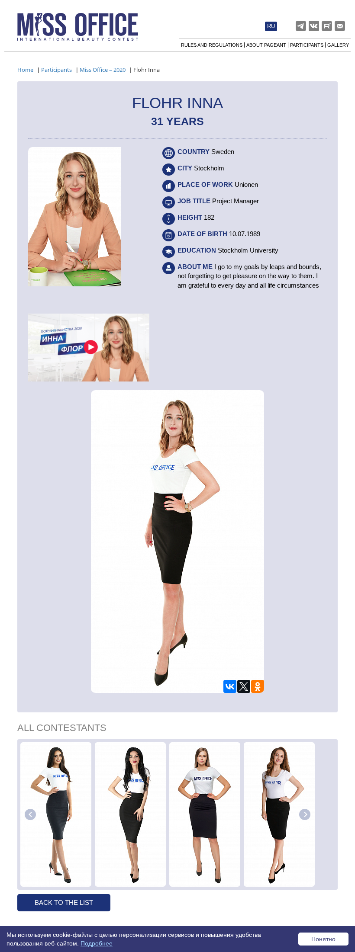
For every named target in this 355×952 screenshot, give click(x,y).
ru (271, 26)
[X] (243, 686)
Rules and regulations (211, 45)
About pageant (266, 45)
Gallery (338, 45)
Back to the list (64, 902)
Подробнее (97, 943)
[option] (55, 814)
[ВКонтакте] (229, 686)
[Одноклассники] (257, 686)
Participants (306, 45)
